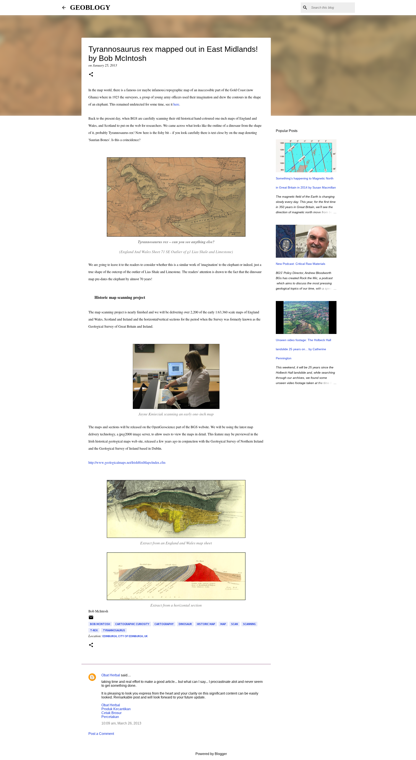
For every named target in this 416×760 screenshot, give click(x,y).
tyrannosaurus (114, 630)
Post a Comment (101, 734)
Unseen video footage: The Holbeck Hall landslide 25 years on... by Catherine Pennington (303, 349)
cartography (164, 624)
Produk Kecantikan (116, 709)
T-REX (94, 630)
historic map (206, 624)
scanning (249, 624)
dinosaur (185, 624)
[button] (91, 75)
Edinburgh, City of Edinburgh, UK (125, 636)
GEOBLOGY (90, 7)
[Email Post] (91, 619)
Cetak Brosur (111, 713)
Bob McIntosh (100, 624)
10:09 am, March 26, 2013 (121, 723)
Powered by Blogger (211, 754)
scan (234, 624)
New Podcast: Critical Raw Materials (300, 263)
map (223, 624)
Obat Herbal (110, 675)
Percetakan (110, 717)
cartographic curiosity (132, 624)
